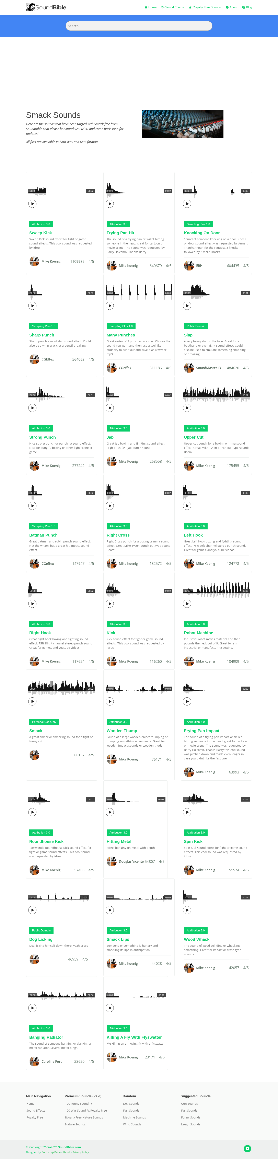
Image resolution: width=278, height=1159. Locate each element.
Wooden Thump (122, 730)
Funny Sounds (190, 1117)
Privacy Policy (80, 1152)
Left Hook (193, 535)
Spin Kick (193, 841)
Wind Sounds (132, 1124)
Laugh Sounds (190, 1124)
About (233, 7)
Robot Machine (198, 633)
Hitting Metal (119, 841)
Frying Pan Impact (201, 730)
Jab (110, 437)
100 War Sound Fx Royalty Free (86, 1110)
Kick (111, 633)
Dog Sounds (131, 1103)
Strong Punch (42, 437)
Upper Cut (194, 437)
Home (152, 7)
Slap (188, 335)
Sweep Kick (40, 233)
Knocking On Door (202, 233)
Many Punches (121, 335)
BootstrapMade (51, 1152)
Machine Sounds (134, 1117)
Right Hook (40, 633)
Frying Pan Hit (120, 233)
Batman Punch (43, 535)
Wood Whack (196, 939)
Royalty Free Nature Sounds (84, 1117)
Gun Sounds (189, 1103)
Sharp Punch (41, 335)
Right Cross (118, 535)
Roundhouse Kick (46, 841)
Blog (248, 7)
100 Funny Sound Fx (78, 1103)
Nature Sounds (75, 1124)
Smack (35, 730)
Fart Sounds (131, 1110)
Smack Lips (118, 939)
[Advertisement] (139, 67)
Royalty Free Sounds (206, 7)
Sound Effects (174, 7)
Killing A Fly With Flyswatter (134, 1037)
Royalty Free (34, 1117)
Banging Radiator (46, 1037)
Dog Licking (41, 939)
